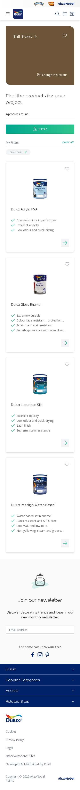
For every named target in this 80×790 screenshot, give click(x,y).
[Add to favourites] (65, 36)
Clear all (67, 142)
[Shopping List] (65, 14)
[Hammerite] (39, 4)
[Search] (57, 14)
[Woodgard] (51, 4)
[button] (40, 669)
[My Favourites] (72, 14)
